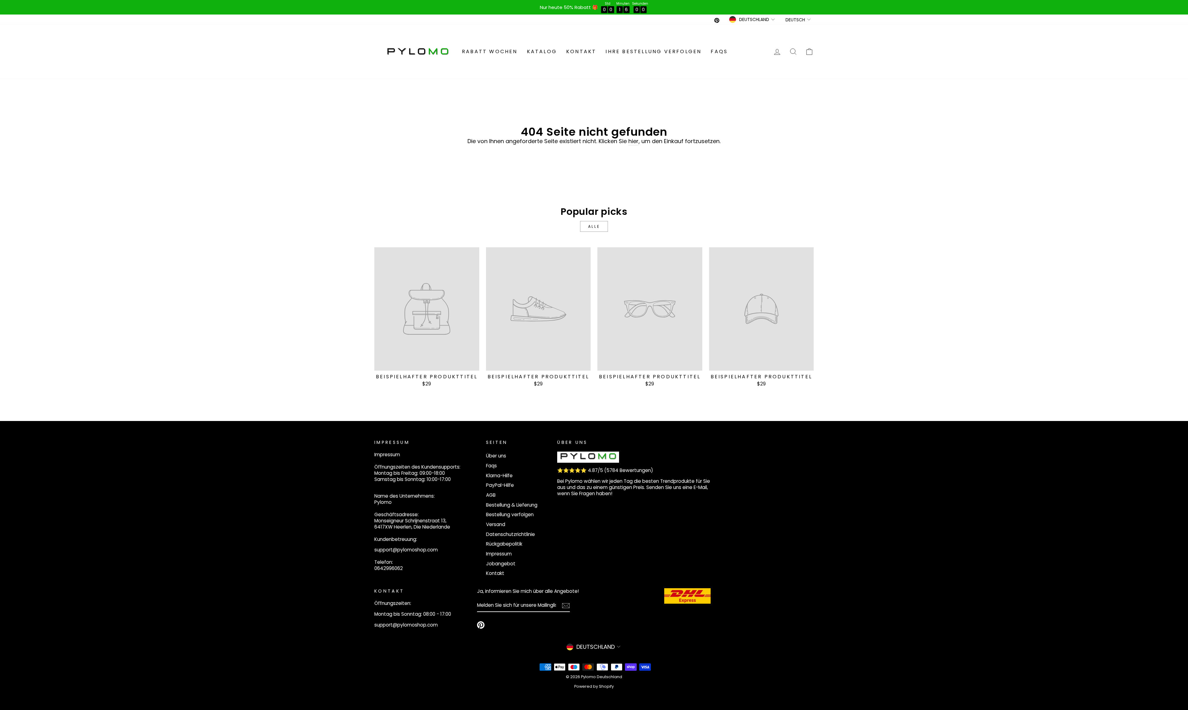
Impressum (499, 554)
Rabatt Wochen (490, 51)
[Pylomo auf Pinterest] (480, 625)
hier (633, 141)
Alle (594, 226)
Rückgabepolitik (504, 544)
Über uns (496, 456)
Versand (495, 524)
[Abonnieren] (566, 605)
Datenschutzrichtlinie (510, 534)
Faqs (719, 51)
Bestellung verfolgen (510, 514)
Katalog (542, 51)
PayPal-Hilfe (500, 485)
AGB (491, 495)
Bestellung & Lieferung (511, 505)
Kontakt (581, 51)
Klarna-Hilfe (499, 475)
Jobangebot (500, 563)
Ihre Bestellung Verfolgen (653, 51)
